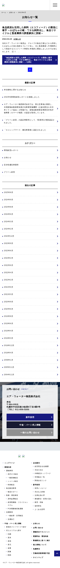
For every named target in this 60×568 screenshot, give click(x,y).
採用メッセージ (40, 488)
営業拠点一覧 (40, 477)
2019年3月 (8, 338)
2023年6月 (8, 251)
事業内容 (8, 467)
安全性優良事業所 (11, 165)
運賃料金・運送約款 (40, 536)
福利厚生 (38, 506)
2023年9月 (8, 243)
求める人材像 (40, 492)
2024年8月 (8, 207)
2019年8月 (8, 316)
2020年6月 (8, 309)
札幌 (9, 534)
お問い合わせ (38, 528)
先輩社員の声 (40, 495)
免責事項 (36, 549)
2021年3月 (8, 294)
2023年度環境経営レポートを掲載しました (22, 97)
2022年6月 (8, 265)
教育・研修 (39, 502)
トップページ (10, 463)
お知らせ (12, 12)
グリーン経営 (9, 172)
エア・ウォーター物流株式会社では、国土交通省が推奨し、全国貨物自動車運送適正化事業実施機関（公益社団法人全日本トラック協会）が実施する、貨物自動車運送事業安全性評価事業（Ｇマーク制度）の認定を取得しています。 (28, 108)
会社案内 (36, 463)
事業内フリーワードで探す (16, 527)
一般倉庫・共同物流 (15, 515)
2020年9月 (8, 302)
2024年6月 (8, 214)
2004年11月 (9, 375)
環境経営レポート (11, 150)
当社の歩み (39, 470)
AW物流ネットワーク (43, 473)
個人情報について (40, 544)
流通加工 (11, 519)
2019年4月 (8, 331)
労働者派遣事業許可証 (41, 553)
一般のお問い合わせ (29, 432)
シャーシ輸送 (13, 481)
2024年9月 (8, 200)
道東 (9, 548)
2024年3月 (8, 222)
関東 (9, 551)
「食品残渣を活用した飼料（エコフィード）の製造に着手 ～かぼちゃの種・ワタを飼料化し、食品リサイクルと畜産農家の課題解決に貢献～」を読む (28, 60)
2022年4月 (8, 273)
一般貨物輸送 (13, 478)
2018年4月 (8, 353)
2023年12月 (9, 236)
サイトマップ (38, 557)
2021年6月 (8, 287)
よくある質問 (40, 509)
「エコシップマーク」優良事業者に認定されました (25, 130)
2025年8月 (8, 192)
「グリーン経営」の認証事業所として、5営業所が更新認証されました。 (29, 121)
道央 (9, 537)
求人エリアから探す (13, 530)
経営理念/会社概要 (42, 466)
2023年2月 (8, 258)
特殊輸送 (11, 485)
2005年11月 (9, 367)
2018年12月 (9, 345)
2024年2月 (8, 229)
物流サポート (13, 492)
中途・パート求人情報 (30, 425)
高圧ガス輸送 (13, 474)
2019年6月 (8, 323)
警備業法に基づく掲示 (41, 540)
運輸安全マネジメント (41, 532)
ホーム (3, 12)
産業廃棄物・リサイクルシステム (18, 503)
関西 (9, 555)
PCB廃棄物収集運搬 (15, 508)
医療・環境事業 (12, 495)
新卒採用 (30, 417)
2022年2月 (8, 280)
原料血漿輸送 (13, 499)
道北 (9, 544)
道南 (9, 541)
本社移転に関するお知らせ (15, 90)
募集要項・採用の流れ (43, 499)
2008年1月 (8, 360)
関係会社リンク (40, 480)
